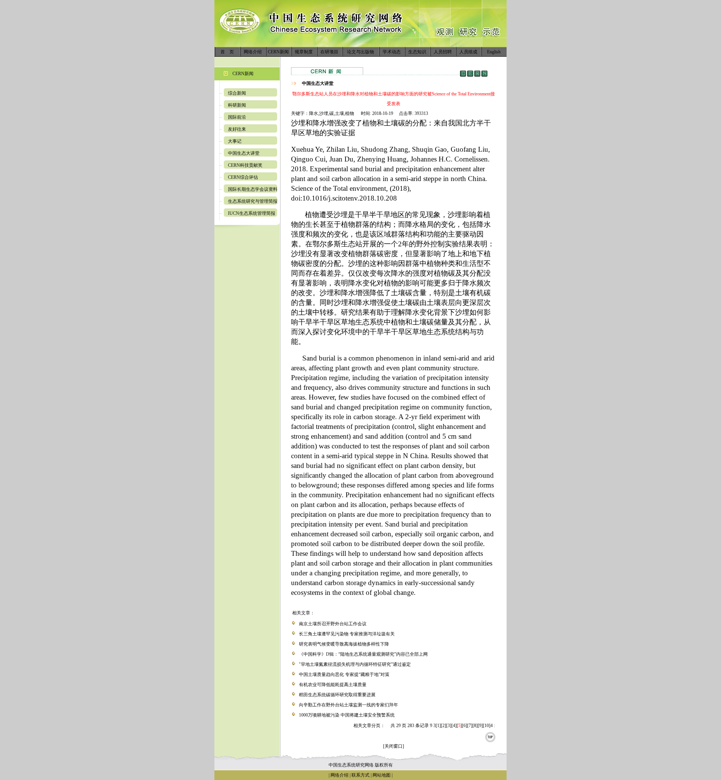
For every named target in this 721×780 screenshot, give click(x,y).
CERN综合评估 (243, 177)
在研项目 (329, 51)
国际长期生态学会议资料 (253, 189)
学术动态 (392, 51)
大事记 (234, 141)
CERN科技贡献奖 (245, 165)
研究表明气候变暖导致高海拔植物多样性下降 (344, 644)
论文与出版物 (360, 51)
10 (486, 725)
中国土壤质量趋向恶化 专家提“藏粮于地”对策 (344, 674)
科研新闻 (237, 105)
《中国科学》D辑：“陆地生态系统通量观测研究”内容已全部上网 (363, 654)
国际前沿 (237, 117)
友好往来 (237, 129)
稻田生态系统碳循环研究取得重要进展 (337, 694)
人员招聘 (443, 51)
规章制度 (304, 51)
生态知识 (417, 51)
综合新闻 (237, 93)
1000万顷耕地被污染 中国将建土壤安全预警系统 (347, 715)
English (494, 51)
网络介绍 (253, 51)
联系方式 (360, 775)
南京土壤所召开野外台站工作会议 (333, 623)
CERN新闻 (278, 51)
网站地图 (382, 775)
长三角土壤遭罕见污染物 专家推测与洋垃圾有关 (347, 634)
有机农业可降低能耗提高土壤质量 (333, 684)
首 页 (227, 51)
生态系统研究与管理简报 (253, 201)
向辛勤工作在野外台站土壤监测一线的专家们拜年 (348, 705)
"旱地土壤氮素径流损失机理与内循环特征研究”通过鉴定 (355, 664)
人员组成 (468, 51)
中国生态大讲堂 (243, 153)
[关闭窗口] (393, 746)
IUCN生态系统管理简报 (251, 213)
